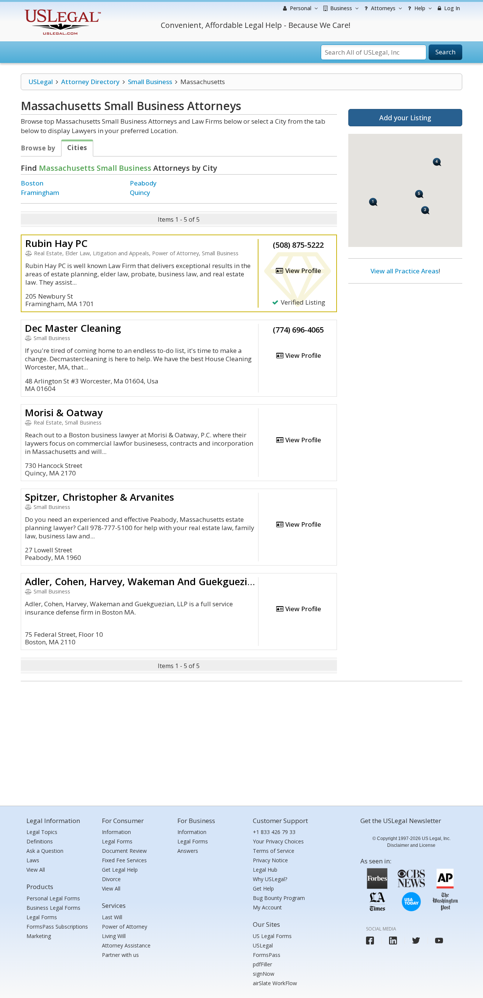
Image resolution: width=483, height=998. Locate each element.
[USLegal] (62, 10)
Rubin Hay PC (56, 243)
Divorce (111, 879)
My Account (267, 907)
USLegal (40, 81)
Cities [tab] (77, 147)
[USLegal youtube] (439, 940)
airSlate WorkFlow (275, 983)
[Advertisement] (405, 338)
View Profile (302, 270)
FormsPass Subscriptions (57, 926)
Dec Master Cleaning (73, 328)
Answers (187, 850)
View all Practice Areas (404, 271)
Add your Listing (405, 117)
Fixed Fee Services (124, 860)
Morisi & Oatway (64, 412)
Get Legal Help (120, 869)
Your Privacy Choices (278, 841)
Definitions (39, 841)
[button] (373, 202)
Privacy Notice (270, 860)
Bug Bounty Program (279, 897)
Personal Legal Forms (53, 898)
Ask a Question (44, 850)
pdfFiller (262, 964)
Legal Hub (265, 869)
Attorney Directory (90, 81)
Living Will (114, 936)
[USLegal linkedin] (393, 940)
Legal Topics (41, 831)
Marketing (38, 936)
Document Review (124, 850)
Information (116, 831)
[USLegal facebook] (370, 940)
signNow (263, 973)
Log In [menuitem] (451, 8)
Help (419, 8)
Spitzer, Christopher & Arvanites (99, 497)
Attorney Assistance (126, 945)
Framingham (40, 192)
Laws (32, 860)
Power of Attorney (124, 926)
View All (35, 869)
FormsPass (266, 954)
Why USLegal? (270, 879)
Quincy (140, 192)
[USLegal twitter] (416, 940)
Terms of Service (273, 850)
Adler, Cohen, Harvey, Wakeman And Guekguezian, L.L (151, 581)
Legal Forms (41, 917)
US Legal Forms (272, 936)
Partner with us (120, 954)
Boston (32, 183)
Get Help (263, 888)
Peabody (143, 183)
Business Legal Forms (53, 907)
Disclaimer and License (411, 845)
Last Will (112, 917)
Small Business (150, 81)
